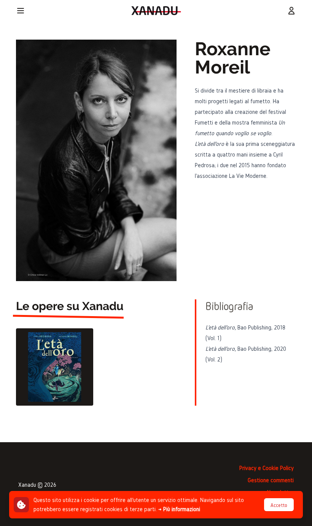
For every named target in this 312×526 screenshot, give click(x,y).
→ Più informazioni (179, 509)
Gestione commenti (271, 480)
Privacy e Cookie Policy (266, 468)
